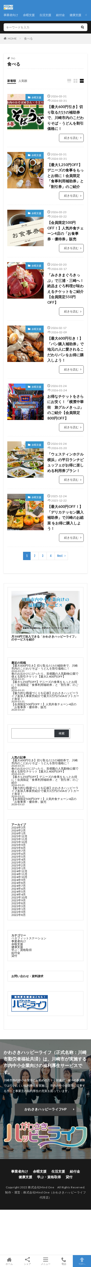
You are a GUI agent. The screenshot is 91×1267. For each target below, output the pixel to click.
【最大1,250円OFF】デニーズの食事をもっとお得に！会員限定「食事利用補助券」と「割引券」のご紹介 (65, 175)
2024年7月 (18, 886)
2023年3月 (18, 906)
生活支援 (45, 15)
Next (60, 556)
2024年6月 (18, 888)
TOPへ (82, 1263)
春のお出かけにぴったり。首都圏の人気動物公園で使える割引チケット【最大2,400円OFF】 (44, 675)
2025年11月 (19, 839)
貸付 (14, 955)
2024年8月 (18, 883)
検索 (62, 733)
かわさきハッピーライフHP (46, 1109)
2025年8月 (18, 848)
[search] (82, 27)
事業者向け (11, 15)
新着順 (11, 81)
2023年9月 (18, 900)
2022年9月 (18, 912)
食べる (28, 38)
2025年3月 (18, 862)
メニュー (45, 1263)
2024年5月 (18, 891)
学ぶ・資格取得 (21, 950)
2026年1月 (18, 833)
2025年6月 (18, 854)
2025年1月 (18, 868)
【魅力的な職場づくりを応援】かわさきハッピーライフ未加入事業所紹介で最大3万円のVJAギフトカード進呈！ (45, 696)
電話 (63, 1263)
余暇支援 (29, 15)
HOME (12, 38)
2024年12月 (19, 871)
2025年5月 (18, 856)
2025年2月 (18, 865)
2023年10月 (19, 897)
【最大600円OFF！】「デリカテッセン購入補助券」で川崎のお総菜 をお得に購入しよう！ (65, 517)
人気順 (22, 81)
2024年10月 (19, 877)
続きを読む (71, 138)
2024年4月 (18, 894)
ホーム (9, 1263)
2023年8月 (18, 903)
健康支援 (75, 15)
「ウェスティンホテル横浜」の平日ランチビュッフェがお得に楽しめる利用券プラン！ (65, 462)
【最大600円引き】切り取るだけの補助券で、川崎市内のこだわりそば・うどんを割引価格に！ (65, 117)
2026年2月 (18, 830)
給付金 (60, 15)
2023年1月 (18, 909)
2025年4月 (18, 859)
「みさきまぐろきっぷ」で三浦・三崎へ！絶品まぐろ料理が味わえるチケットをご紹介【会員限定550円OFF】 (65, 288)
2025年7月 (18, 851)
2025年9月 (18, 845)
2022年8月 (18, 915)
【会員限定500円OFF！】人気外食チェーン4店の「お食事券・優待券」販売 (65, 230)
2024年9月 (18, 880)
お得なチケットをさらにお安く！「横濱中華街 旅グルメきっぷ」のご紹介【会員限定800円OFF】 (65, 407)
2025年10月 (19, 842)
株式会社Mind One (36, 1192)
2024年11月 (19, 874)
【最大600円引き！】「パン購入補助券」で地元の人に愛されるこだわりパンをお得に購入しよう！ (65, 349)
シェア (27, 1263)
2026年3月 (18, 827)
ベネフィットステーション (28, 938)
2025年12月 (19, 836)
